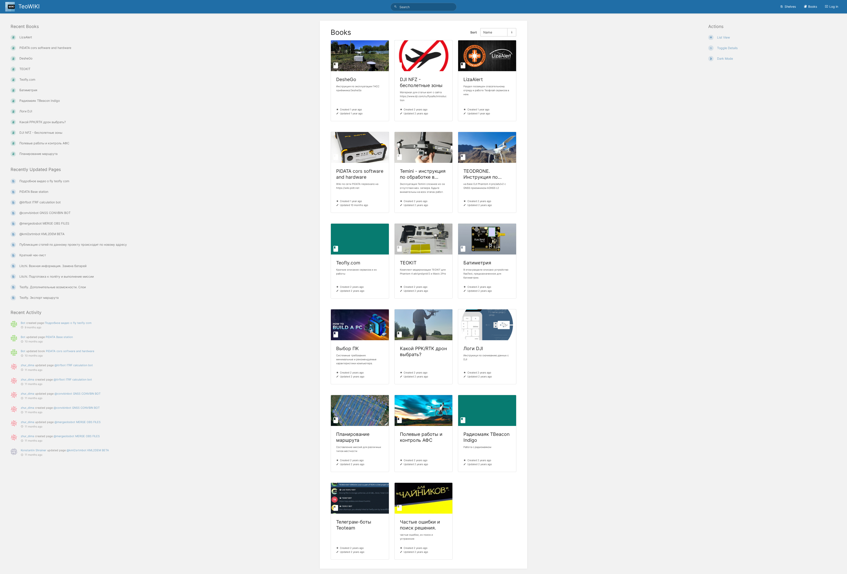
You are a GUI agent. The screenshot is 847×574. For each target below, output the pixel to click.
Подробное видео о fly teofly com (68, 323)
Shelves (790, 6)
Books (812, 6)
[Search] (396, 7)
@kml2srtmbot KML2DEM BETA (88, 450)
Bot (23, 323)
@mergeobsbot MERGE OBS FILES (77, 422)
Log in (833, 6)
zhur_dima (27, 365)
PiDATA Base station (59, 337)
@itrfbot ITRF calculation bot (73, 365)
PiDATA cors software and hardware (70, 351)
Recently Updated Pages (36, 169)
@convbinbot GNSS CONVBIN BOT (77, 393)
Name (487, 32)
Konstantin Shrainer (33, 450)
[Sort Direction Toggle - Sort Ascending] (511, 32)
